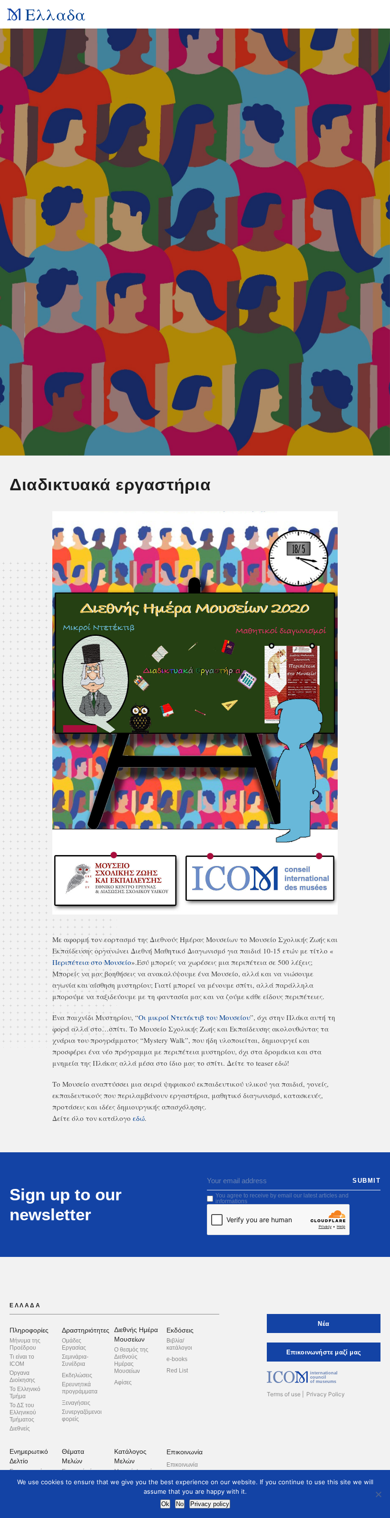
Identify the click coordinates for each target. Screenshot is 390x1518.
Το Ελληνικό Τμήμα (25, 1393)
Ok (165, 1504)
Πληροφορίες (29, 1330)
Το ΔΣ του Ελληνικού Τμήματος (23, 1412)
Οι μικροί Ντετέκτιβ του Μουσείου (194, 1017)
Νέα (323, 1323)
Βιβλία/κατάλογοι (179, 1344)
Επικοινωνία (184, 1452)
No (180, 1504)
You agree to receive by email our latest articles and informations (282, 1198)
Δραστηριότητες (85, 1330)
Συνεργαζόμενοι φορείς (82, 1415)
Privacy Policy (325, 1394)
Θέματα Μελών (73, 1456)
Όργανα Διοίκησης (22, 1376)
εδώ (139, 1118)
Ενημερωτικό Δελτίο (29, 1456)
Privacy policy (209, 1504)
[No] (378, 1494)
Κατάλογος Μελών (130, 1456)
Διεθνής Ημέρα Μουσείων (136, 1334)
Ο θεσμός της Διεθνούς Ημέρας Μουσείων (131, 1360)
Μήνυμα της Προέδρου (25, 1344)
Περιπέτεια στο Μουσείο (91, 962)
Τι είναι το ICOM (22, 1360)
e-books (176, 1359)
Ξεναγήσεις (76, 1403)
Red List (177, 1370)
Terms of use (284, 1394)
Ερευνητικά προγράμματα (80, 1388)
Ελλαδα (55, 14)
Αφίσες (123, 1382)
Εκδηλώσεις (77, 1375)
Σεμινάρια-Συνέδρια (75, 1360)
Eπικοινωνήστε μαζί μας (323, 1352)
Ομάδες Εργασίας (74, 1344)
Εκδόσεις (180, 1330)
